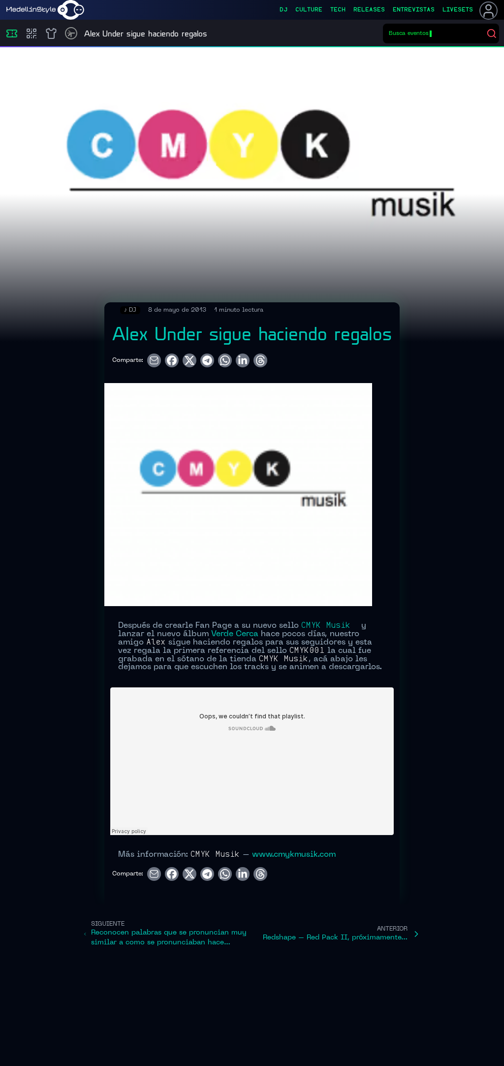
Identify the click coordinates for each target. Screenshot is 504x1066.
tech (338, 10)
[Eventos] (12, 33)
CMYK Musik (326, 626)
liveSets (457, 10)
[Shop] (51, 33)
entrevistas (414, 10)
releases (369, 10)
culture (308, 10)
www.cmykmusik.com (294, 855)
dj (283, 10)
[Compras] (31, 33)
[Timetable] (71, 33)
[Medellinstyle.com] (45, 10)
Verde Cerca (234, 634)
